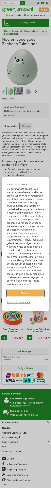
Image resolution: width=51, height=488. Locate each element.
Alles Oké (25, 293)
